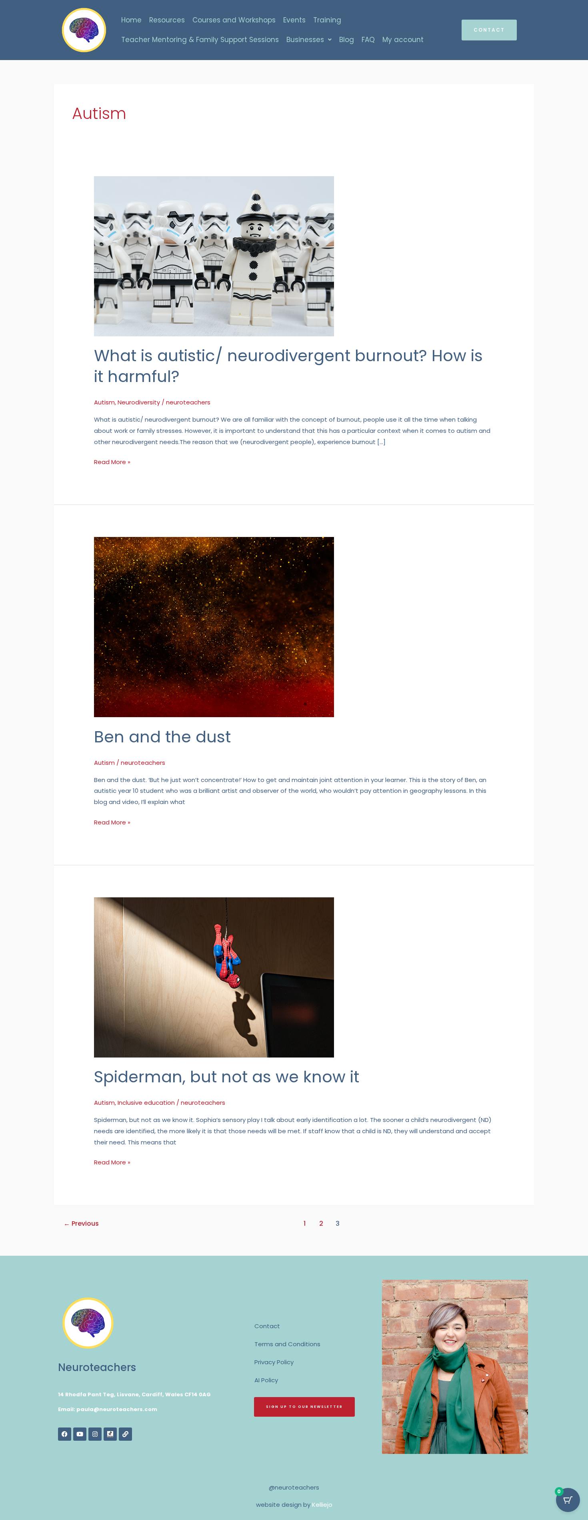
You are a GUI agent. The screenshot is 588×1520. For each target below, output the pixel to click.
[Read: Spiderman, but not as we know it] (214, 977)
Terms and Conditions (287, 1344)
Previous (81, 1223)
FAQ (368, 39)
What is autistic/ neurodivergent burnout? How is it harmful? (288, 366)
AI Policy (266, 1380)
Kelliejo (322, 1504)
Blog (346, 39)
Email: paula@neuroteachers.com (107, 1409)
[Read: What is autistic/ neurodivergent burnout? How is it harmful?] (214, 255)
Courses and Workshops (234, 20)
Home (131, 20)
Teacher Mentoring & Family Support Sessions (200, 39)
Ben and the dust (162, 737)
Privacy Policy (274, 1362)
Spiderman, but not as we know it (226, 1077)
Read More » (112, 461)
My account (403, 39)
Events (294, 20)
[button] (309, 40)
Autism (104, 402)
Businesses (305, 39)
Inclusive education (146, 1102)
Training (327, 20)
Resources (167, 20)
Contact (267, 1326)
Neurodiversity (139, 402)
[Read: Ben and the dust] (214, 626)
